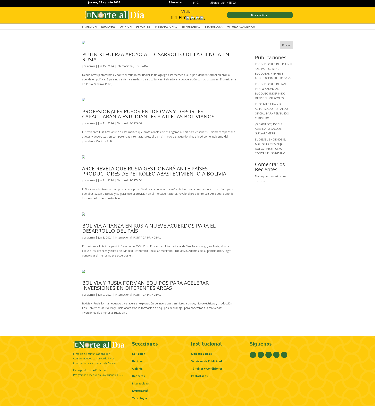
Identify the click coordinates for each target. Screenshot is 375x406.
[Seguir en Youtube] (290, 2)
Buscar (286, 45)
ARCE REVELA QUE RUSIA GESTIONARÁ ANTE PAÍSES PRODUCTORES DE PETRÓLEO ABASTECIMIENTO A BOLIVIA (154, 171)
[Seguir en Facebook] (262, 2)
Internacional (165, 26)
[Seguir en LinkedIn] (283, 2)
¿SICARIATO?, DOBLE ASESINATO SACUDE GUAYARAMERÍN (268, 128)
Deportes (143, 26)
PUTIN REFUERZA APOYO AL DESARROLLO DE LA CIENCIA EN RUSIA (155, 57)
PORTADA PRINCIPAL (147, 237)
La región (89, 26)
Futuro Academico (241, 26)
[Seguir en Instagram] (276, 2)
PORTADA (141, 66)
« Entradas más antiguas (97, 329)
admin (91, 66)
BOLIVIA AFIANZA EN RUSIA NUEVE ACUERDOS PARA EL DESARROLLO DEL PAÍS (149, 228)
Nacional (108, 26)
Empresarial (190, 26)
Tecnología (213, 26)
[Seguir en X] (269, 2)
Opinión (126, 26)
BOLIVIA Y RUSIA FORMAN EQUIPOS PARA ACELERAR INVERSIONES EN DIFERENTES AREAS (145, 285)
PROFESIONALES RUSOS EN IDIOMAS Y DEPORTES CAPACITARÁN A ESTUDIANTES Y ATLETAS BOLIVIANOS (148, 114)
